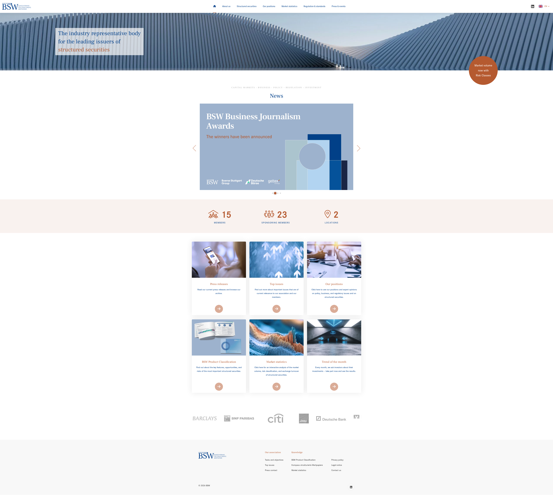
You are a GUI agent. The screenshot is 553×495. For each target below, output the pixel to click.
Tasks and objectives (274, 460)
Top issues (269, 465)
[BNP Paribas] (210, 418)
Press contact (271, 470)
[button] (194, 148)
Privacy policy (337, 460)
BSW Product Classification (303, 460)
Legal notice (336, 465)
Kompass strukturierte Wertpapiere (307, 465)
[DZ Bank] (339, 418)
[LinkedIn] (532, 6)
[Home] (214, 6)
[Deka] (275, 418)
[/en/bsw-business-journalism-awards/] (276, 147)
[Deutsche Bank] (302, 418)
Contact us (336, 470)
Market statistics (298, 470)
